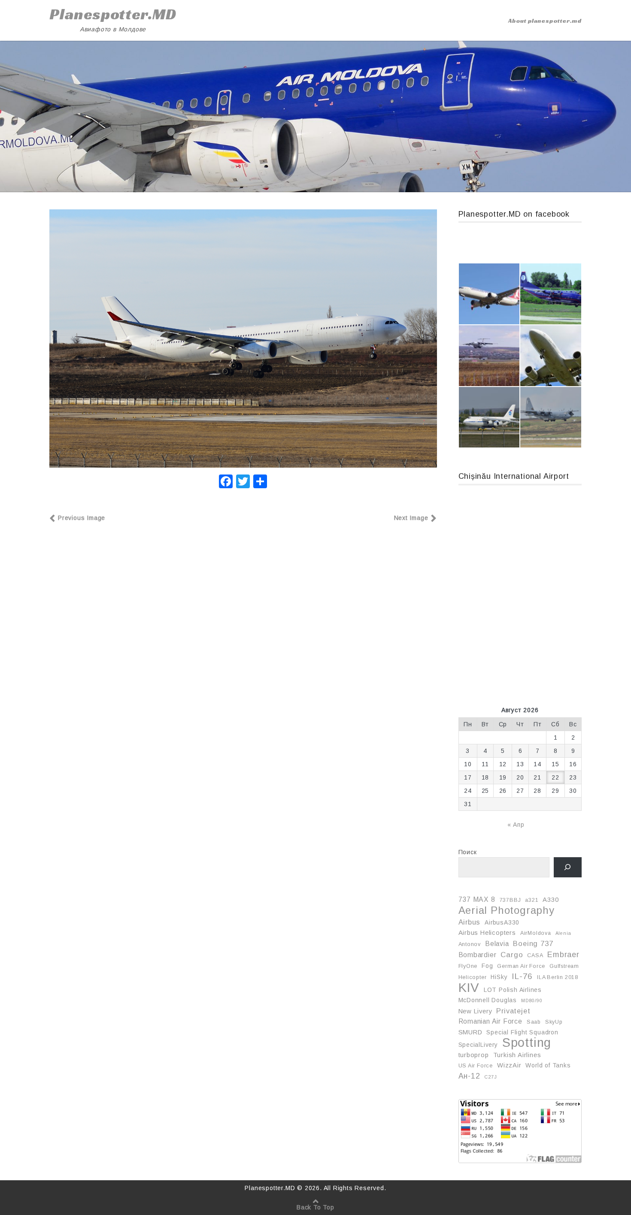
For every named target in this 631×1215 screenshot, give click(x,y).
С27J (490, 1076)
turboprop (473, 1055)
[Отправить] (260, 482)
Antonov (469, 944)
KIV (468, 987)
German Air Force (521, 966)
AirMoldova (535, 933)
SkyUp (554, 1022)
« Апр (516, 824)
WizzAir (509, 1065)
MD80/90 (532, 1000)
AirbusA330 (502, 922)
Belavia (497, 943)
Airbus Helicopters (487, 932)
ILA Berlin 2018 (557, 977)
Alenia (563, 933)
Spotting (526, 1042)
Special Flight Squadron (522, 1032)
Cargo (512, 955)
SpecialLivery (478, 1044)
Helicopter (472, 977)
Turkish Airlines (517, 1055)
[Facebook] (225, 482)
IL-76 (522, 976)
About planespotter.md (545, 20)
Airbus (469, 922)
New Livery (475, 1011)
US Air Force (475, 1066)
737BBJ (510, 900)
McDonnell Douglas (487, 1000)
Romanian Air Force (490, 1021)
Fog (487, 965)
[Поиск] (568, 867)
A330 (550, 899)
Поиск (467, 852)
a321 (531, 900)
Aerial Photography (506, 910)
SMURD (470, 1032)
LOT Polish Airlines (513, 989)
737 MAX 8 (476, 899)
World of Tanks (547, 1065)
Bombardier (477, 954)
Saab (534, 1022)
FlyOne (468, 966)
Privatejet (513, 1011)
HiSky (499, 976)
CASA (535, 955)
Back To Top (315, 1207)
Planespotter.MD (112, 14)
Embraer (563, 954)
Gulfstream (564, 966)
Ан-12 (469, 1076)
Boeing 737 (533, 943)
